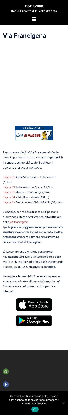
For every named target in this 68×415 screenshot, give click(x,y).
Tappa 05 (9, 202)
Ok (35, 409)
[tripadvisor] (6, 371)
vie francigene (19, 222)
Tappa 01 (9, 177)
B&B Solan (34, 6)
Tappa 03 (9, 192)
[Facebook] (6, 384)
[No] (63, 403)
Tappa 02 (9, 187)
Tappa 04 (9, 197)
